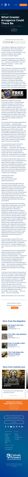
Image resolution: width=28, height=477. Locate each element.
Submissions (9, 447)
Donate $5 (14, 307)
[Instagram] (13, 427)
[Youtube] (11, 427)
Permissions (8, 449)
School (17, 435)
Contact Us (15, 465)
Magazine (5, 14)
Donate (23, 5)
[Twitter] (8, 427)
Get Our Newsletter (14, 417)
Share (14, 30)
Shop (16, 5)
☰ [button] (2, 5)
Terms (7, 465)
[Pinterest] (16, 427)
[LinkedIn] (22, 426)
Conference (18, 437)
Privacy (10, 465)
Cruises (17, 439)
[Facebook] (5, 427)
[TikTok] (19, 427)
